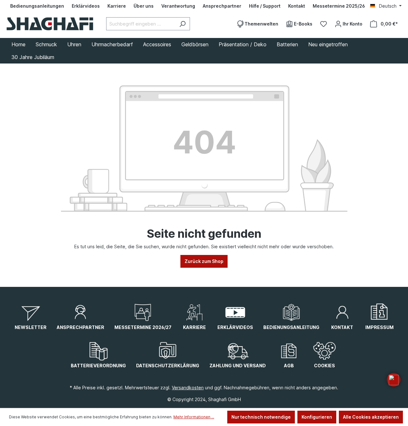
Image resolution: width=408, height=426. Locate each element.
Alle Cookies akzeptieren (371, 417)
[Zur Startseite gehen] (49, 23)
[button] (393, 379)
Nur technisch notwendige (261, 417)
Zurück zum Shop (204, 261)
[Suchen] (182, 23)
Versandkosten (188, 387)
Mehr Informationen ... (193, 417)
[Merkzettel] (323, 24)
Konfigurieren (317, 417)
